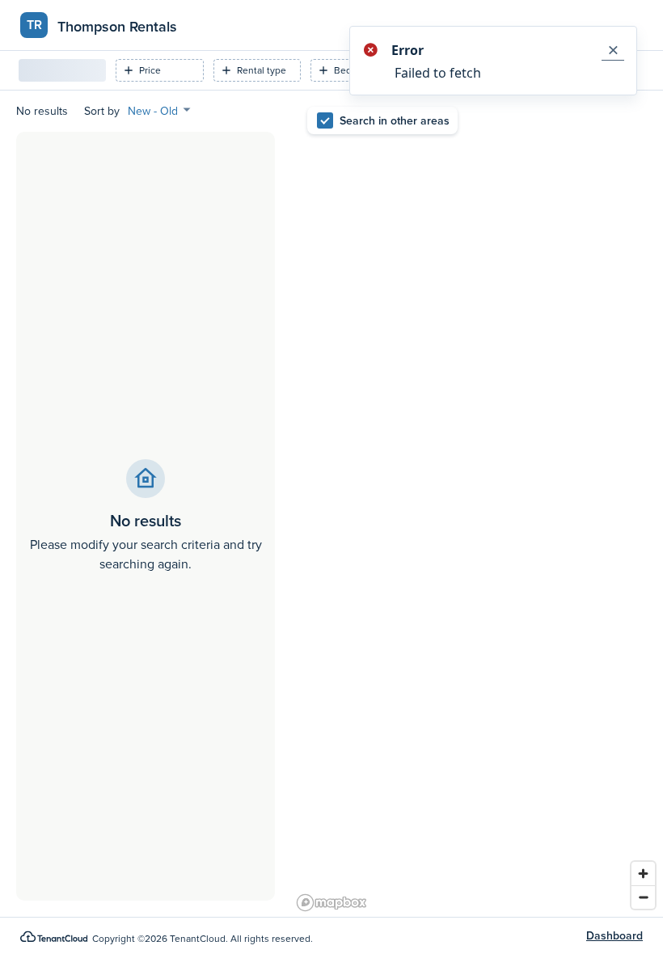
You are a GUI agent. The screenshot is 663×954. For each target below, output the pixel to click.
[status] (493, 60)
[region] (477, 504)
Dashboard (614, 936)
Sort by (102, 111)
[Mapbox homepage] (331, 902)
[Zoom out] (643, 897)
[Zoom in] (643, 873)
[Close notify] (613, 50)
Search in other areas (395, 120)
